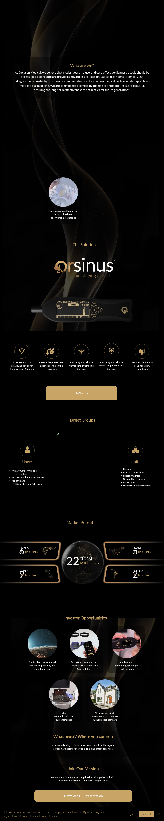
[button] (83, 796)
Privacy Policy (48, 816)
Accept (146, 814)
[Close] (159, 814)
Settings (127, 814)
